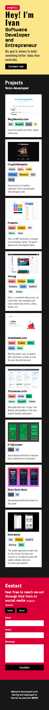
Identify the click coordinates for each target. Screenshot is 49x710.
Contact (24, 667)
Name (8, 618)
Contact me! (16, 66)
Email (8, 630)
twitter (22, 610)
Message (10, 642)
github (10, 610)
